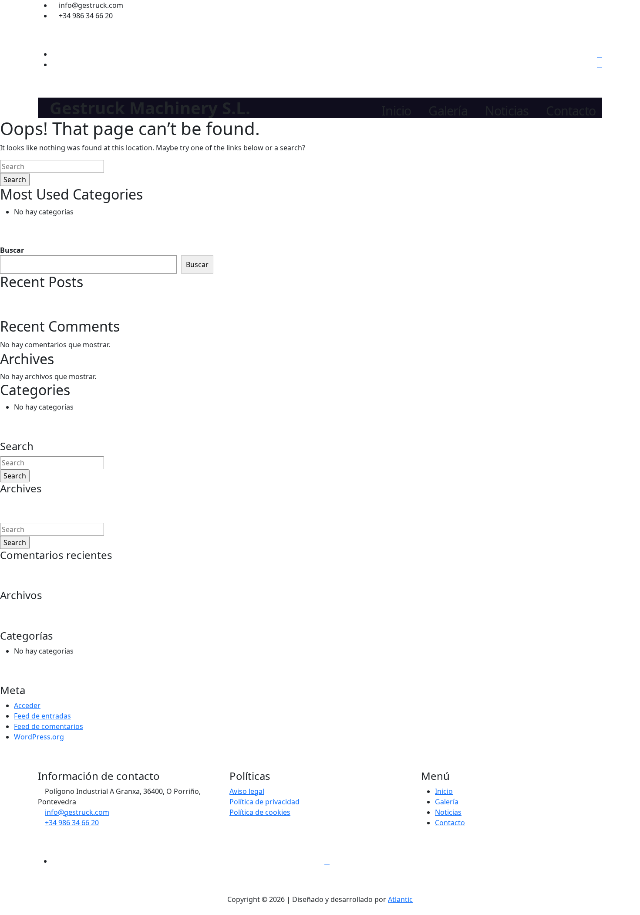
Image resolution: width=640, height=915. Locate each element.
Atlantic (400, 899)
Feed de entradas (42, 716)
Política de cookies (259, 812)
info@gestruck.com (77, 812)
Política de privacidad (264, 802)
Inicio (396, 111)
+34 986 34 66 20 (72, 822)
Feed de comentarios (48, 726)
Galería (447, 111)
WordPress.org (39, 737)
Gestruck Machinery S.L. (150, 107)
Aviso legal (246, 791)
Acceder (27, 705)
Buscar (12, 250)
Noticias (507, 111)
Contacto (571, 111)
